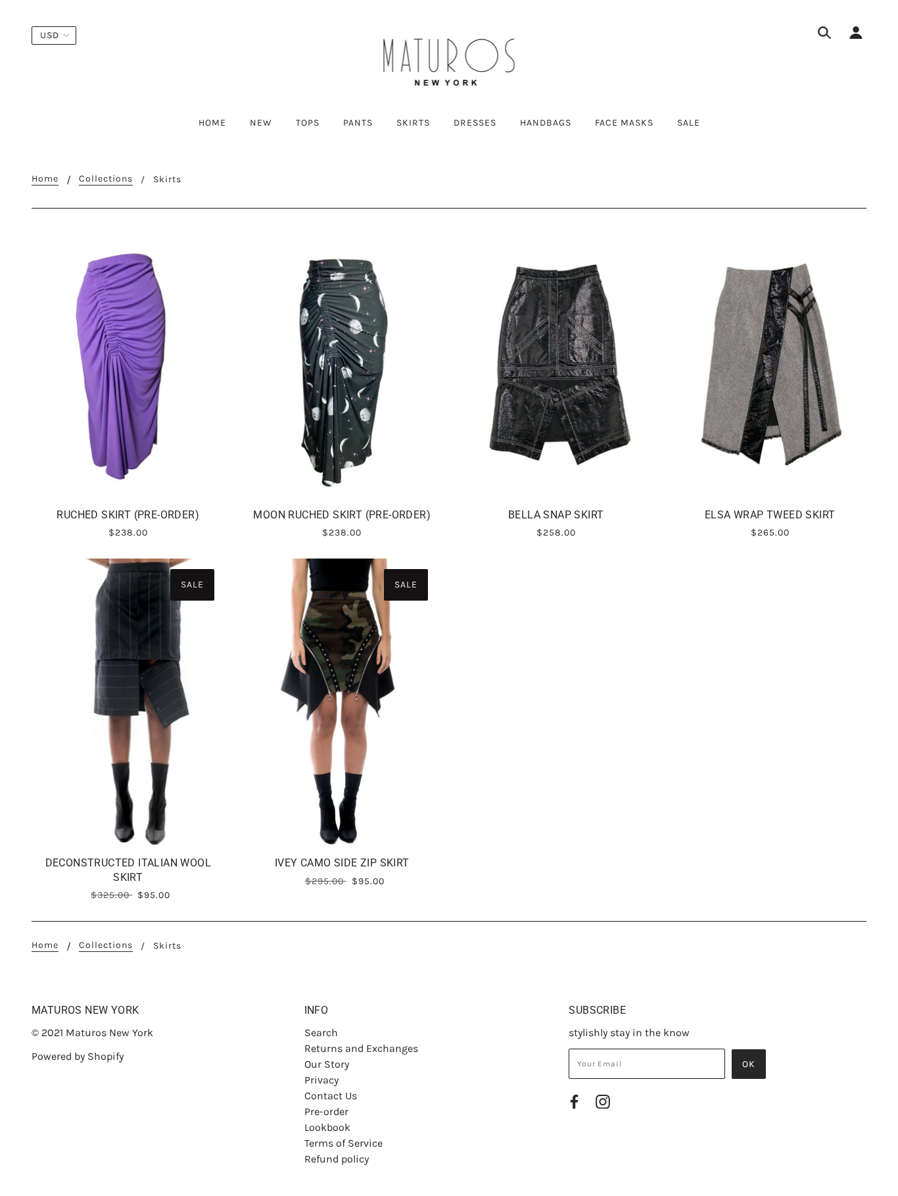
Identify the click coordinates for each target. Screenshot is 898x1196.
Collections (106, 179)
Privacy (321, 1080)
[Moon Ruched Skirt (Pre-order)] (342, 365)
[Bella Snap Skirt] (556, 365)
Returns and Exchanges (361, 1048)
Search (321, 1032)
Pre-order (326, 1111)
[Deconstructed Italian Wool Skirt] (128, 703)
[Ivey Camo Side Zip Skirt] (342, 703)
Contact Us (330, 1095)
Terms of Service (343, 1143)
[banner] (449, 58)
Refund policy (336, 1159)
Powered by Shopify (78, 1056)
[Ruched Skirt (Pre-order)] (128, 365)
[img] (824, 35)
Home (45, 179)
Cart (854, 122)
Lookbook (327, 1127)
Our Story (326, 1064)
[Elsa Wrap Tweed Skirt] (770, 365)
